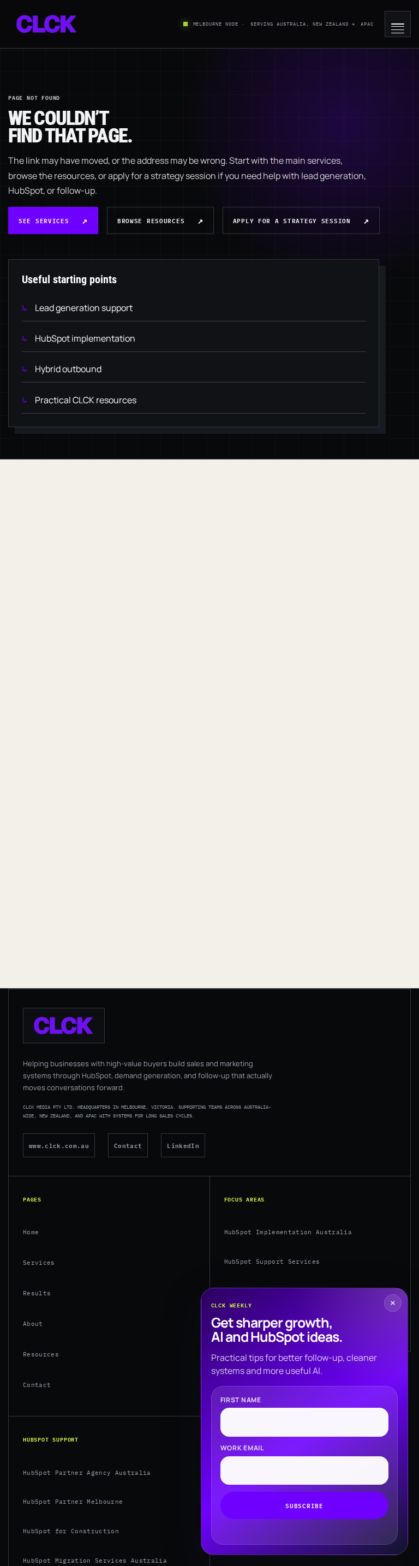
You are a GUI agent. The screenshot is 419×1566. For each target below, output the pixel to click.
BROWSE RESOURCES (150, 220)
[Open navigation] (398, 24)
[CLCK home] (47, 24)
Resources (41, 1354)
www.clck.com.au (59, 1145)
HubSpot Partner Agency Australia (87, 1473)
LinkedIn (183, 1145)
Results (37, 1293)
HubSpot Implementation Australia (288, 1232)
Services (39, 1262)
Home (31, 1232)
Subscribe (304, 1505)
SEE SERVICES (44, 220)
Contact (128, 1145)
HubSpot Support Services (272, 1261)
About (33, 1324)
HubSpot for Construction (71, 1531)
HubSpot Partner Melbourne (73, 1501)
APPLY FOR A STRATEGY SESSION (292, 220)
